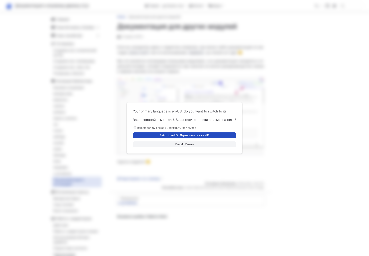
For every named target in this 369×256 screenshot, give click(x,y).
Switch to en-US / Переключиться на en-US (184, 135)
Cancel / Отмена (184, 144)
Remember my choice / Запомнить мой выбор (166, 127)
